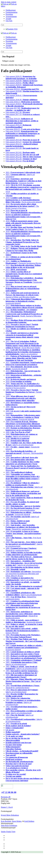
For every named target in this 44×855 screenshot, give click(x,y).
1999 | (24, 558)
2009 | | (24, 386)
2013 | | (22, 295)
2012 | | (23, 301)
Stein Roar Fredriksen (9, 825)
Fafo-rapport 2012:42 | (23, 157)
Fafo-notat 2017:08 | (22, 109)
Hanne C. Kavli (7, 807)
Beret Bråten (16, 821)
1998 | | (23, 574)
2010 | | (22, 368)
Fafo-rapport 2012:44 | (22, 155)
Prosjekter (9, 14)
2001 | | (22, 527)
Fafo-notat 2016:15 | (23, 129)
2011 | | (23, 344)
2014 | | (24, 281)
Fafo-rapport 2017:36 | (18, 112)
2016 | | (23, 262)
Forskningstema (11, 12)
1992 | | (24, 712)
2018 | (16, 210)
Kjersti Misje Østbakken (10, 815)
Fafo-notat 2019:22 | (22, 89)
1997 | (22, 602)
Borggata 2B (5, 797)
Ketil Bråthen (29, 821)
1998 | (15, 569)
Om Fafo (9, 21)
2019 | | (24, 188)
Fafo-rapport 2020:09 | (21, 81)
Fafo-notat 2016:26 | (22, 121)
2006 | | (24, 453)
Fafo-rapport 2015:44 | (22, 140)
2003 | (24, 499)
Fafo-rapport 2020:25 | (21, 77)
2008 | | (21, 435)
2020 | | (24, 181)
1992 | (16, 724)
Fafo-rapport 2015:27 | (23, 142)
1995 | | (24, 647)
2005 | (19, 472)
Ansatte (8, 19)
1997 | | (24, 594)
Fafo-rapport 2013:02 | (20, 152)
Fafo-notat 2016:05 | (23, 134)
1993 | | (23, 702)
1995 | (23, 652)
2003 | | (23, 509)
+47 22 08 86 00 (8, 792)
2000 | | (24, 544)
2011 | (23, 358)
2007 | (17, 441)
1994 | (22, 695)
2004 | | (23, 477)
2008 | (17, 438)
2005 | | (24, 468)
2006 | (22, 457)
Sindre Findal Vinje (8, 832)
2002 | (18, 521)
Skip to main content (8, 2)
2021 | (23, 172)
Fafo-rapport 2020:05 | (24, 86)
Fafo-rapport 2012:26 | (21, 159)
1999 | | (24, 564)
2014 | (24, 274)
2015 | (23, 266)
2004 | (22, 484)
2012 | (24, 306)
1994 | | (23, 687)
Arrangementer (11, 16)
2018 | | (22, 206)
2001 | (16, 523)
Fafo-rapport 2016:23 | (18, 126)
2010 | (23, 372)
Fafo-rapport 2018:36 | (22, 100)
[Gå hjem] (9, 4)
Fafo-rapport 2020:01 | (20, 83)
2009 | (21, 398)
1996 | (24, 625)
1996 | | (23, 615)
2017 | (22, 242)
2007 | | (24, 444)
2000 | (23, 533)
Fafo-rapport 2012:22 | (20, 161)
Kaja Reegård (6, 821)
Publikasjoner (11, 10)
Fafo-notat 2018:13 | (23, 102)
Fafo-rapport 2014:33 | (22, 145)
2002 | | (23, 513)
